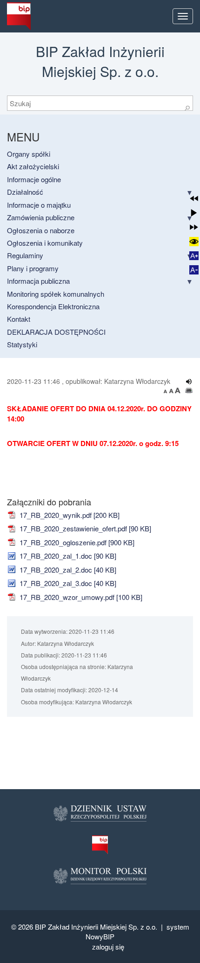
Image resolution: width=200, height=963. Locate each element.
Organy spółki (28, 154)
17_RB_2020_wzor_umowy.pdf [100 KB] (80, 597)
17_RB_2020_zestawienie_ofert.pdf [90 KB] (84, 528)
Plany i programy (33, 268)
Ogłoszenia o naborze (40, 230)
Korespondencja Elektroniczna (53, 306)
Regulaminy (25, 255)
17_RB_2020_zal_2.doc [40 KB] (67, 569)
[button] (194, 198)
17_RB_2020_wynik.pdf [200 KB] (69, 515)
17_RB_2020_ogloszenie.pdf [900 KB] (76, 542)
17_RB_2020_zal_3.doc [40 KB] (67, 583)
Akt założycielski (33, 166)
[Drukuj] (189, 390)
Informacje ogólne (34, 179)
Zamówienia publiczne (40, 217)
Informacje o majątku (39, 205)
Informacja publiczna (38, 281)
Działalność (25, 192)
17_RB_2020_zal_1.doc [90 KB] (67, 556)
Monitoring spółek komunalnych (55, 294)
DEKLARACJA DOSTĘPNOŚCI (56, 332)
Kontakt (18, 319)
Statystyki (22, 344)
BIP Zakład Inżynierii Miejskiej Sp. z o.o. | (101, 926)
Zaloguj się (108, 946)
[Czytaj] (189, 381)
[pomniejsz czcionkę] (166, 390)
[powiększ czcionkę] (177, 390)
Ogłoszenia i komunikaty (45, 243)
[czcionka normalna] (172, 390)
